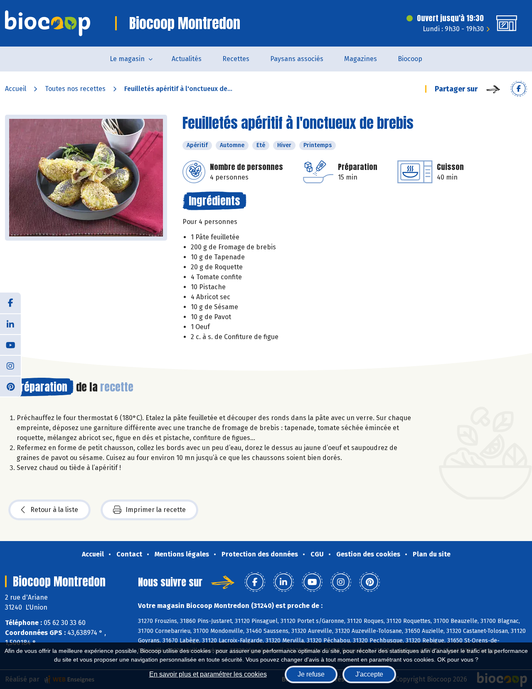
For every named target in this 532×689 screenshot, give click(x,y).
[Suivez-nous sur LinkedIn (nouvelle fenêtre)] (10, 323)
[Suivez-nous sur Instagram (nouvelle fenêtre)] (10, 365)
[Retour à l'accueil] (47, 23)
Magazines (360, 59)
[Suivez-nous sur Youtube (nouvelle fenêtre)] (10, 344)
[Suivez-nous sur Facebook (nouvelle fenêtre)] (10, 303)
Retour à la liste (54, 510)
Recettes (235, 59)
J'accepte (369, 674)
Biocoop (410, 59)
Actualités (187, 59)
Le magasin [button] (127, 59)
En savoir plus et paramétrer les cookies (208, 674)
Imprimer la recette (156, 510)
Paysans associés (296, 59)
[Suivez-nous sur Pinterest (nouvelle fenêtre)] (10, 386)
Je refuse (311, 674)
